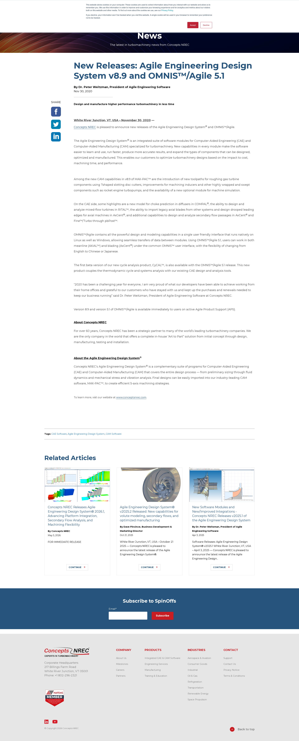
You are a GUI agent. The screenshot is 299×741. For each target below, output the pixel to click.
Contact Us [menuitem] (229, 664)
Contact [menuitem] (230, 650)
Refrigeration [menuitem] (195, 681)
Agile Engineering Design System (86, 434)
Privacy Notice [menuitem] (231, 670)
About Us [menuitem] (121, 658)
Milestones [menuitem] (122, 664)
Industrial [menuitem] (193, 670)
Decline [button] (206, 25)
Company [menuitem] (123, 650)
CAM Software (113, 434)
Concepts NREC (60, 531)
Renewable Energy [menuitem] (198, 693)
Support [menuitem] (227, 658)
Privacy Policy (167, 10)
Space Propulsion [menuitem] (197, 699)
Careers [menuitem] (120, 670)
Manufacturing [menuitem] (153, 670)
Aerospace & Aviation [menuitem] (199, 658)
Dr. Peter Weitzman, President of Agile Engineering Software (124, 87)
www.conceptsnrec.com (131, 397)
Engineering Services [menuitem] (156, 664)
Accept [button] (193, 25)
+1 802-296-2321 (66, 675)
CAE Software (59, 434)
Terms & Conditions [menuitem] (234, 675)
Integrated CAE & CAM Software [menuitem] (162, 658)
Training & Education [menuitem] (156, 675)
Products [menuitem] (153, 650)
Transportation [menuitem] (196, 687)
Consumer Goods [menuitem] (197, 664)
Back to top (246, 729)
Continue (75, 567)
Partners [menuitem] (120, 675)
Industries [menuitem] (196, 650)
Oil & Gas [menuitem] (192, 675)
